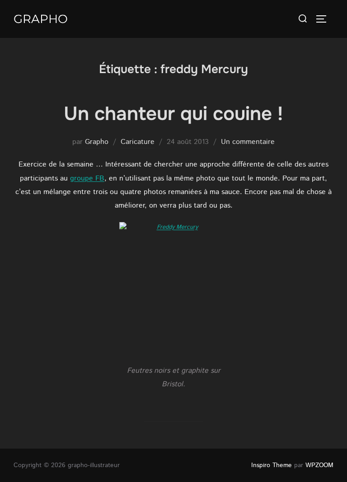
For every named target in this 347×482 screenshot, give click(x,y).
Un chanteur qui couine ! (173, 114)
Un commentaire (248, 142)
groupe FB (87, 178)
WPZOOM (319, 465)
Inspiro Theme (271, 465)
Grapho (41, 19)
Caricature (138, 142)
